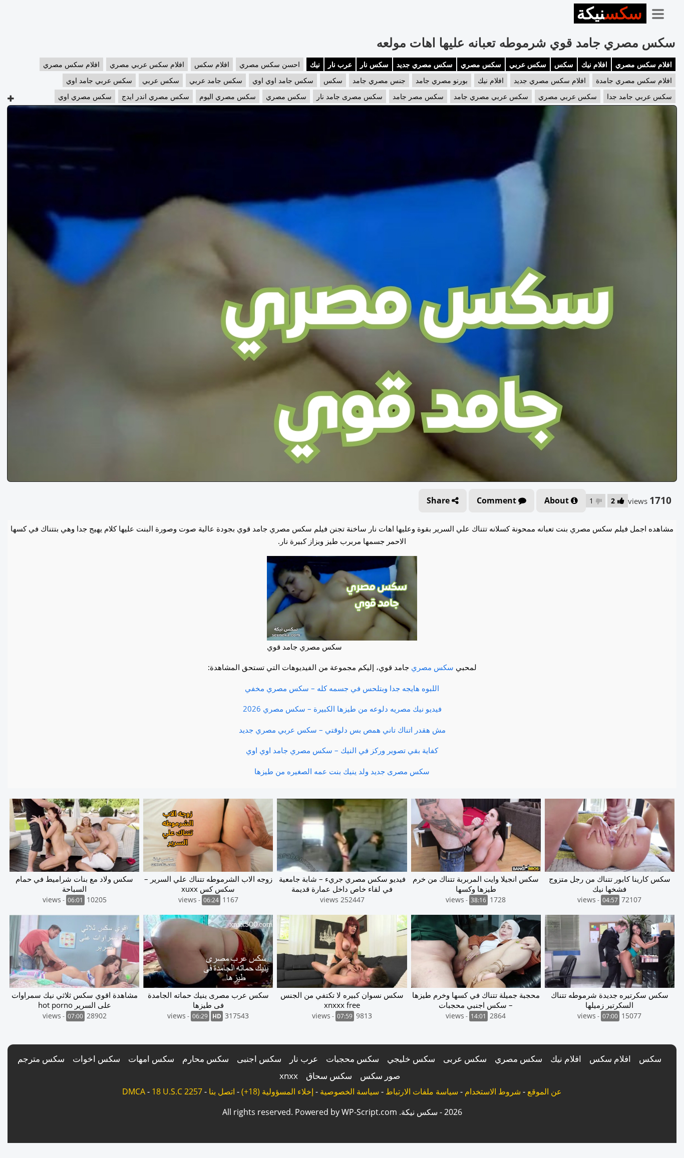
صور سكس (380, 1075)
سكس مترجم (41, 1058)
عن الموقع (544, 1091)
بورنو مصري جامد (442, 80)
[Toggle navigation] (661, 12)
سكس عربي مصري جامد (491, 96)
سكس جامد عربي (215, 80)
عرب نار (340, 64)
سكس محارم (205, 1058)
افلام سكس (211, 64)
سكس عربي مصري (567, 96)
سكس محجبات (352, 1058)
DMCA (133, 1091)
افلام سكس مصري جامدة (634, 80)
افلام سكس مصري (643, 64)
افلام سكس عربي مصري (147, 64)
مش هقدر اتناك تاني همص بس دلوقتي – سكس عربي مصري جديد (342, 730)
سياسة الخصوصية (349, 1091)
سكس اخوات (96, 1058)
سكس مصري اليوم (227, 96)
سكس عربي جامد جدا (639, 96)
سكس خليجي (411, 1058)
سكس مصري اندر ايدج (155, 96)
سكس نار (374, 64)
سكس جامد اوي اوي (282, 80)
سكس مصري (481, 64)
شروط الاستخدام (493, 1091)
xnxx (288, 1075)
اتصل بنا (222, 1091)
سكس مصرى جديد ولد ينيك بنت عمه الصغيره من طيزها (342, 771)
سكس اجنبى (259, 1058)
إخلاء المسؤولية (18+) (277, 1091)
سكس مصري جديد (425, 64)
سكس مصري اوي (85, 96)
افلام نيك (594, 64)
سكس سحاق (329, 1075)
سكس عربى (465, 1058)
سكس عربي (527, 64)
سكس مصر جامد (418, 96)
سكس (563, 64)
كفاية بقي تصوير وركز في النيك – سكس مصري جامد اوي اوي (342, 750)
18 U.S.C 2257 (177, 1091)
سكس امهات (151, 1058)
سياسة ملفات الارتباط (422, 1091)
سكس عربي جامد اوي (99, 80)
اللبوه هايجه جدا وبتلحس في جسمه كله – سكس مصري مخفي (342, 688)
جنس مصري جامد (379, 80)
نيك (315, 64)
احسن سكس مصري (269, 64)
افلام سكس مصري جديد (550, 80)
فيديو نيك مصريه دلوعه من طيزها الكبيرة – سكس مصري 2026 (342, 709)
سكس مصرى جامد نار (349, 96)
